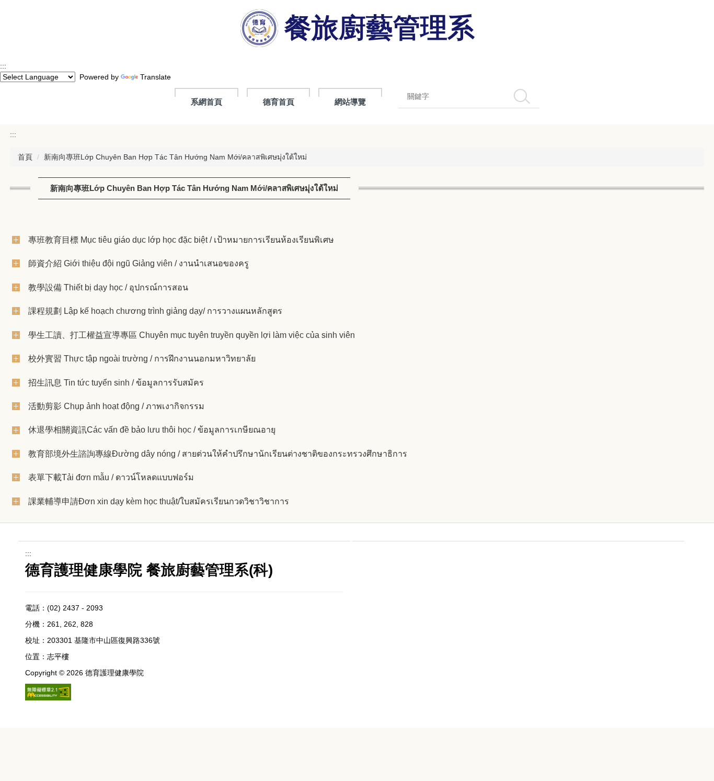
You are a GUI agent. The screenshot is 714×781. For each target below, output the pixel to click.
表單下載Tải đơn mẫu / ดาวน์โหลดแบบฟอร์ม (111, 477)
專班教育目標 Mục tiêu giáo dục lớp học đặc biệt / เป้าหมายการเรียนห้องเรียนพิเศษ (181, 239)
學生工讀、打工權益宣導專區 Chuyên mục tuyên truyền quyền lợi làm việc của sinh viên (191, 334)
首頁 (25, 157)
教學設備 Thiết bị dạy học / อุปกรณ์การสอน (108, 287)
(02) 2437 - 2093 (75, 608)
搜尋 (522, 96)
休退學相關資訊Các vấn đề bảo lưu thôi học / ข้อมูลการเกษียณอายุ (151, 429)
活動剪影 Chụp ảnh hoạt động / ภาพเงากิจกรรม (116, 406)
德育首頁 (278, 101)
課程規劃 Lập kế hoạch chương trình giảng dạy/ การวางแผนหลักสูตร (155, 310)
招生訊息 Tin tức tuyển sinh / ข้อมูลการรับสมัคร (116, 382)
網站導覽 (350, 101)
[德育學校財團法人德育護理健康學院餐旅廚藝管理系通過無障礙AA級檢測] (48, 692)
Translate (155, 77)
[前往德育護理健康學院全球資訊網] (260, 30)
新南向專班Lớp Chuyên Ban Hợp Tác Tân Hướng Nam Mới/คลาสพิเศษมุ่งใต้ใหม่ (175, 157)
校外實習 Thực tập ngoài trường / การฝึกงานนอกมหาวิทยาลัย (142, 358)
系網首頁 (206, 101)
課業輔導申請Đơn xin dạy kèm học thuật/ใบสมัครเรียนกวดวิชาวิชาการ (158, 501)
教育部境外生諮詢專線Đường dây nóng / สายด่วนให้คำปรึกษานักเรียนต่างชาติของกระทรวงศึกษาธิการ (217, 453)
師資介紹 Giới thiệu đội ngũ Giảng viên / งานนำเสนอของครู (138, 263)
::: (3, 66)
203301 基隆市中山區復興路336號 (103, 640)
